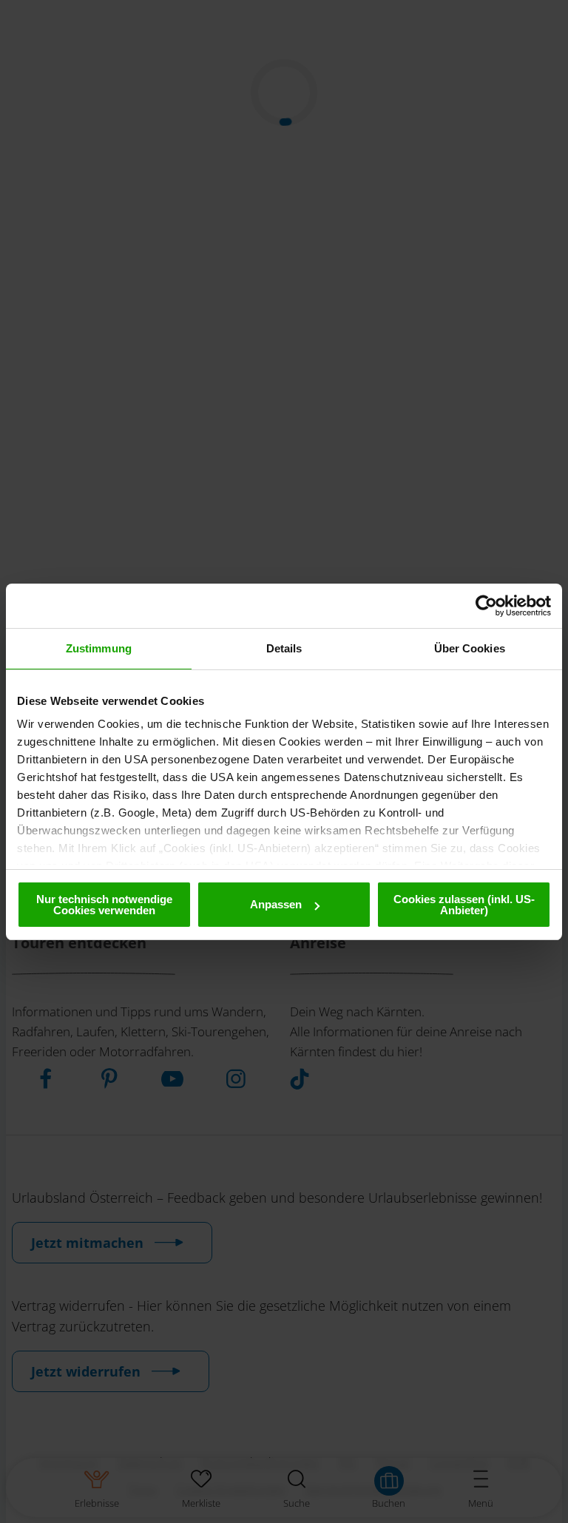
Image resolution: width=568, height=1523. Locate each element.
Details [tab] (284, 648)
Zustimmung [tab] (99, 648)
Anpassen (276, 904)
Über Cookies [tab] (469, 648)
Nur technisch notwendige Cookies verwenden (104, 904)
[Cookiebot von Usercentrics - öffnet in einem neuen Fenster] (486, 606)
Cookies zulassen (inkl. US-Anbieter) (464, 904)
